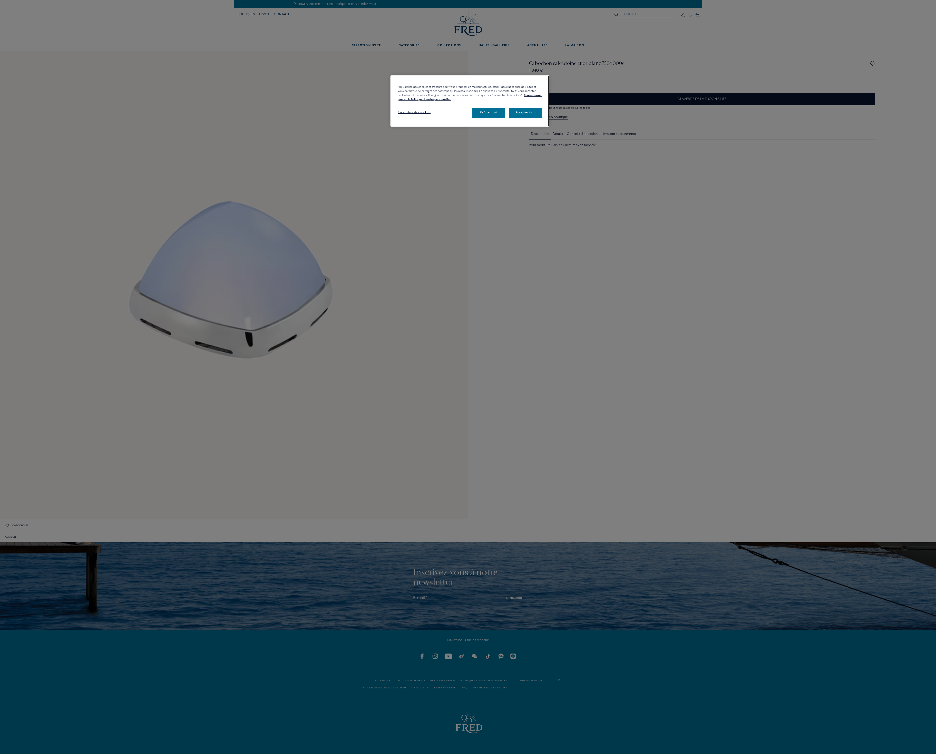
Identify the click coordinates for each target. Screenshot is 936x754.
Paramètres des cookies (414, 112)
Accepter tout (525, 112)
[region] (469, 101)
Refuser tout (488, 112)
